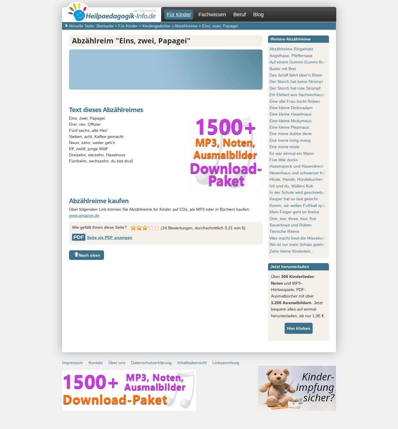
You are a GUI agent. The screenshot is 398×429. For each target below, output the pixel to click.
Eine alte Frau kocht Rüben (295, 101)
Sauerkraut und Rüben (290, 225)
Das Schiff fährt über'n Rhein (296, 75)
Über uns (116, 362)
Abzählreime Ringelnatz (291, 49)
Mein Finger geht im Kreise (294, 212)
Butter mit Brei (283, 68)
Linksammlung (225, 362)
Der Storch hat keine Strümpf (296, 81)
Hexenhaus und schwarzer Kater (300, 173)
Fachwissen (212, 14)
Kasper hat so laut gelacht (294, 198)
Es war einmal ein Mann (292, 153)
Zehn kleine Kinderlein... (292, 251)
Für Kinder (179, 14)
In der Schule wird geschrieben (298, 192)
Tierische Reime (284, 231)
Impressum (72, 362)
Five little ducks (284, 159)
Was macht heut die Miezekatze (299, 238)
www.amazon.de (84, 215)
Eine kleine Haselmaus (290, 114)
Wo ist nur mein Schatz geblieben (300, 244)
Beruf (239, 14)
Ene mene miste (285, 146)
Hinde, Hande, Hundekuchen (296, 179)
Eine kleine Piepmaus (289, 127)
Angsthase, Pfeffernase (291, 55)
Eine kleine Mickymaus (290, 120)
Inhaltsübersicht (192, 362)
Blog (258, 14)
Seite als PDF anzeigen (102, 237)
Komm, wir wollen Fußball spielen (300, 205)
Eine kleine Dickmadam (291, 107)
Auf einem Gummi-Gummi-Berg (299, 62)
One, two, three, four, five (293, 218)
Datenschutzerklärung (151, 362)
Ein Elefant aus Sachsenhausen (299, 94)
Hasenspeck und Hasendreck (297, 166)
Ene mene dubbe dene (291, 133)
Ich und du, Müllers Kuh (291, 186)
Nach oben (89, 255)
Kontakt (96, 362)
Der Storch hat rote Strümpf (295, 88)
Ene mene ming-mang (290, 140)
